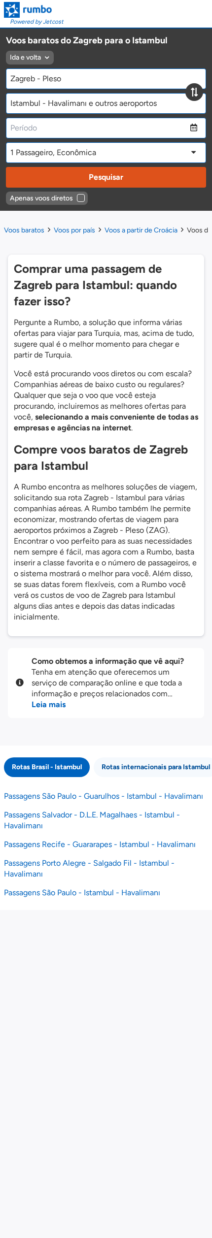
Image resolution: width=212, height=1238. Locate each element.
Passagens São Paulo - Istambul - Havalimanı (82, 892)
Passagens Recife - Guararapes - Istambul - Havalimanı (100, 844)
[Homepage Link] (34, 10)
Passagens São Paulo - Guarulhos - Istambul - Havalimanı (103, 796)
